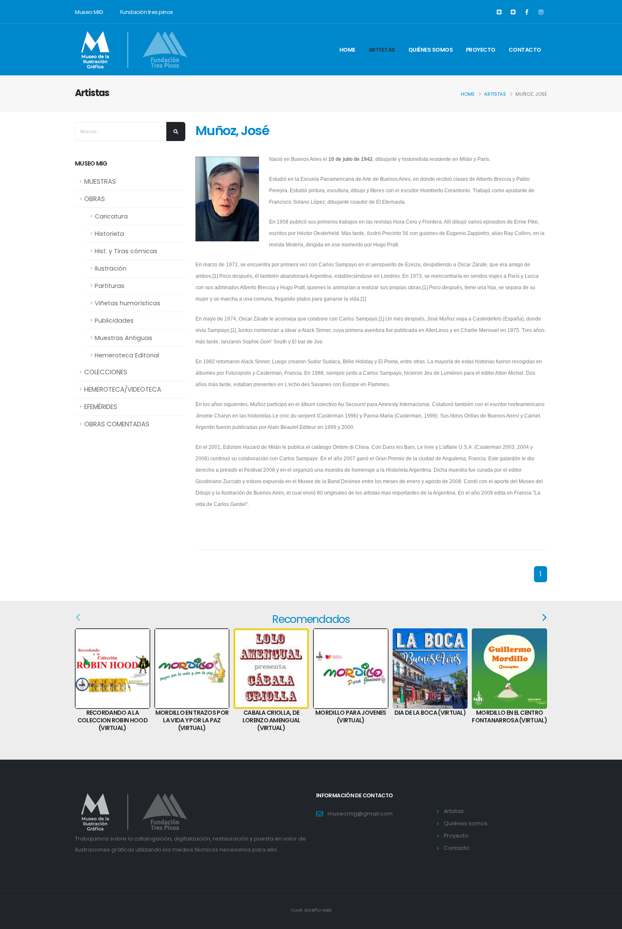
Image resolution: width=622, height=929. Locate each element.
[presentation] (79, 617)
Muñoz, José (232, 131)
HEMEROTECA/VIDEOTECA (122, 389)
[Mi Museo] (513, 12)
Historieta (109, 233)
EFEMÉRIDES (100, 406)
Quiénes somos (430, 50)
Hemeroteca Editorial (127, 355)
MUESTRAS (100, 181)
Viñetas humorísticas (127, 303)
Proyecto (480, 50)
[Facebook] (527, 12)
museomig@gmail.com (360, 813)
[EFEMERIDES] (499, 12)
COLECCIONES (105, 372)
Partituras (109, 286)
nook (297, 910)
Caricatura (111, 216)
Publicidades (114, 320)
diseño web (318, 910)
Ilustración (111, 268)
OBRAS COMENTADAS (116, 424)
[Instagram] (541, 12)
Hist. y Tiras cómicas (126, 251)
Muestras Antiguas (123, 338)
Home (347, 50)
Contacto (525, 50)
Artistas (382, 50)
